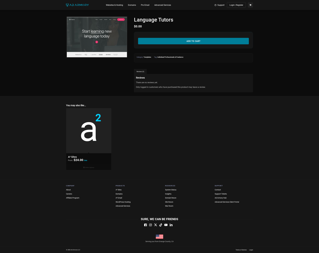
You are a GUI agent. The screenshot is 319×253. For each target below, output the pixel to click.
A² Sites (118, 190)
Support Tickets (221, 194)
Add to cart (193, 41)
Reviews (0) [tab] (140, 71)
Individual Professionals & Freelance (170, 57)
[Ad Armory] (77, 5)
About (68, 190)
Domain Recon (170, 198)
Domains (119, 194)
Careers (69, 194)
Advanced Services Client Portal (227, 202)
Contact (218, 190)
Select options (89, 167)
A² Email (119, 198)
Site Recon (169, 202)
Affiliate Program (72, 198)
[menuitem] (114, 5)
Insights (168, 194)
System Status (170, 190)
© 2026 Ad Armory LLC (73, 250)
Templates (147, 57)
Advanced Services (123, 206)
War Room (169, 206)
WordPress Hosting (123, 202)
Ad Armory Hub (221, 198)
